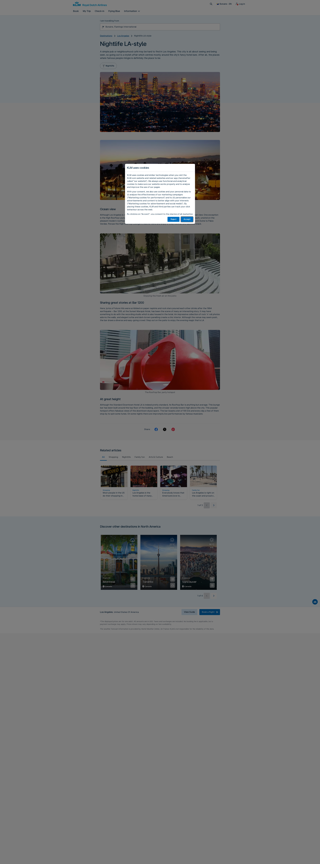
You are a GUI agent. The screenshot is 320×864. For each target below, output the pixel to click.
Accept (187, 219)
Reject (173, 219)
